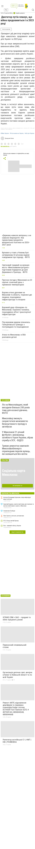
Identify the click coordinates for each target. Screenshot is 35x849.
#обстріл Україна (29, 133)
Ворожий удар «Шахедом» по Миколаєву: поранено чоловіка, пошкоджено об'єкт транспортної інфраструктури (16, 311)
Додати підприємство (17, 532)
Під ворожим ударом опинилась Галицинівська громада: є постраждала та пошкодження (16, 324)
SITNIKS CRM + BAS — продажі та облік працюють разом (17, 618)
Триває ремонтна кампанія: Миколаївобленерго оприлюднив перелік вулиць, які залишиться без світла (16, 449)
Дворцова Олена (9, 138)
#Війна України (5, 133)
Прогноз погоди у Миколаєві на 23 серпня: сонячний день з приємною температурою (17, 282)
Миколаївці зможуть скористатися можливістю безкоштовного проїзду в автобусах (15, 422)
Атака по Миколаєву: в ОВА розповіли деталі (14, 336)
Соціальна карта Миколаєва (13, 473)
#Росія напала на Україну (17, 133)
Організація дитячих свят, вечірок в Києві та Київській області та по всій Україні (17, 674)
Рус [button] (6, 10)
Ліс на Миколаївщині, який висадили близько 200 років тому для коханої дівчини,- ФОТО (16, 408)
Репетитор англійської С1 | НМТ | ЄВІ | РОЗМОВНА (17, 741)
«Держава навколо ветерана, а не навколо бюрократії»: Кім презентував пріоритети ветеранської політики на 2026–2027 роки (16, 240)
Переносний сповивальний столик (14, 646)
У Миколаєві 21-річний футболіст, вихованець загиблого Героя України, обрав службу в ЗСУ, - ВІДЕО (17, 436)
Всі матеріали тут (17, 485)
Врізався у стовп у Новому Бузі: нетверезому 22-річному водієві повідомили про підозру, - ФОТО (16, 254)
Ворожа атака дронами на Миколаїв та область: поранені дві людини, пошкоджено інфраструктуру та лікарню (17, 296)
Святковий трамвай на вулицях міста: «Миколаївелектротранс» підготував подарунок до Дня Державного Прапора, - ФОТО (15, 268)
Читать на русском (6, 29)
